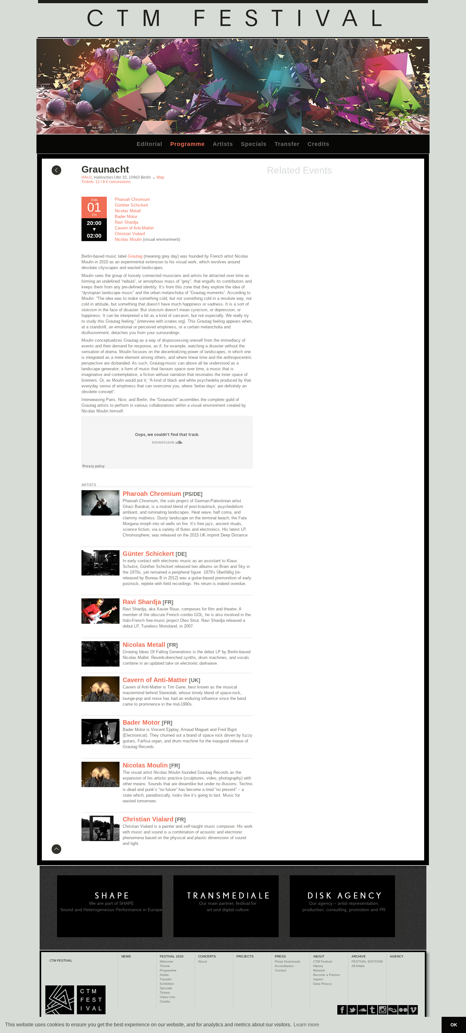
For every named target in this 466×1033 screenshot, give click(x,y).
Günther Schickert (131, 205)
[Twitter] (352, 1010)
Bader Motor (126, 216)
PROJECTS (245, 956)
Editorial (149, 144)
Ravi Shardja (126, 222)
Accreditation (284, 966)
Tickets (165, 992)
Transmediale (229, 895)
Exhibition (167, 983)
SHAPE (113, 895)
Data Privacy (322, 983)
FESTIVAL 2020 (172, 956)
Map (160, 177)
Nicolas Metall (128, 210)
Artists (223, 144)
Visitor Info (167, 997)
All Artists (358, 966)
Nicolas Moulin (129, 239)
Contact (280, 970)
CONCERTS (207, 956)
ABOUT (318, 956)
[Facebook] (342, 1010)
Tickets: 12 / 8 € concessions (106, 182)
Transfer (287, 144)
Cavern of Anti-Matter (134, 228)
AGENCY (397, 956)
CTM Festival (322, 961)
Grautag (135, 256)
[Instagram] (372, 1010)
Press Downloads (287, 961)
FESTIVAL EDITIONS (367, 961)
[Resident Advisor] (413, 1010)
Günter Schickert (148, 553)
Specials (254, 144)
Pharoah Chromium (132, 199)
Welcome (166, 961)
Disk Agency (345, 895)
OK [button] (453, 1024)
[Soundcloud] (362, 1010)
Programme (187, 144)
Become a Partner (326, 975)
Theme (165, 966)
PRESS (280, 956)
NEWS (126, 956)
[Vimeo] (393, 1010)
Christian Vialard (130, 233)
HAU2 (86, 177)
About (202, 961)
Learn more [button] (306, 1024)
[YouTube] (403, 1010)
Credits (318, 144)
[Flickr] (382, 1010)
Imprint (318, 979)
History (318, 966)
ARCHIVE (359, 956)
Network (319, 970)
